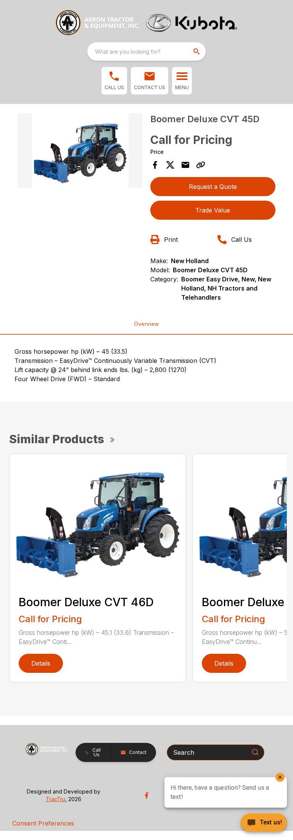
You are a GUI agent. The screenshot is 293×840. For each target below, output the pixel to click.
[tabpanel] (80, 151)
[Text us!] (264, 823)
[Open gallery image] (80, 150)
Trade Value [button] (212, 210)
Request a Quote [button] (213, 186)
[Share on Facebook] (154, 164)
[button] (114, 81)
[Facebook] (146, 795)
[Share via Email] (185, 164)
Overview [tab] (146, 324)
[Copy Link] (200, 164)
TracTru (55, 799)
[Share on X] (170, 164)
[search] (197, 51)
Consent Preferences (43, 823)
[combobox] (146, 51)
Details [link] (40, 663)
